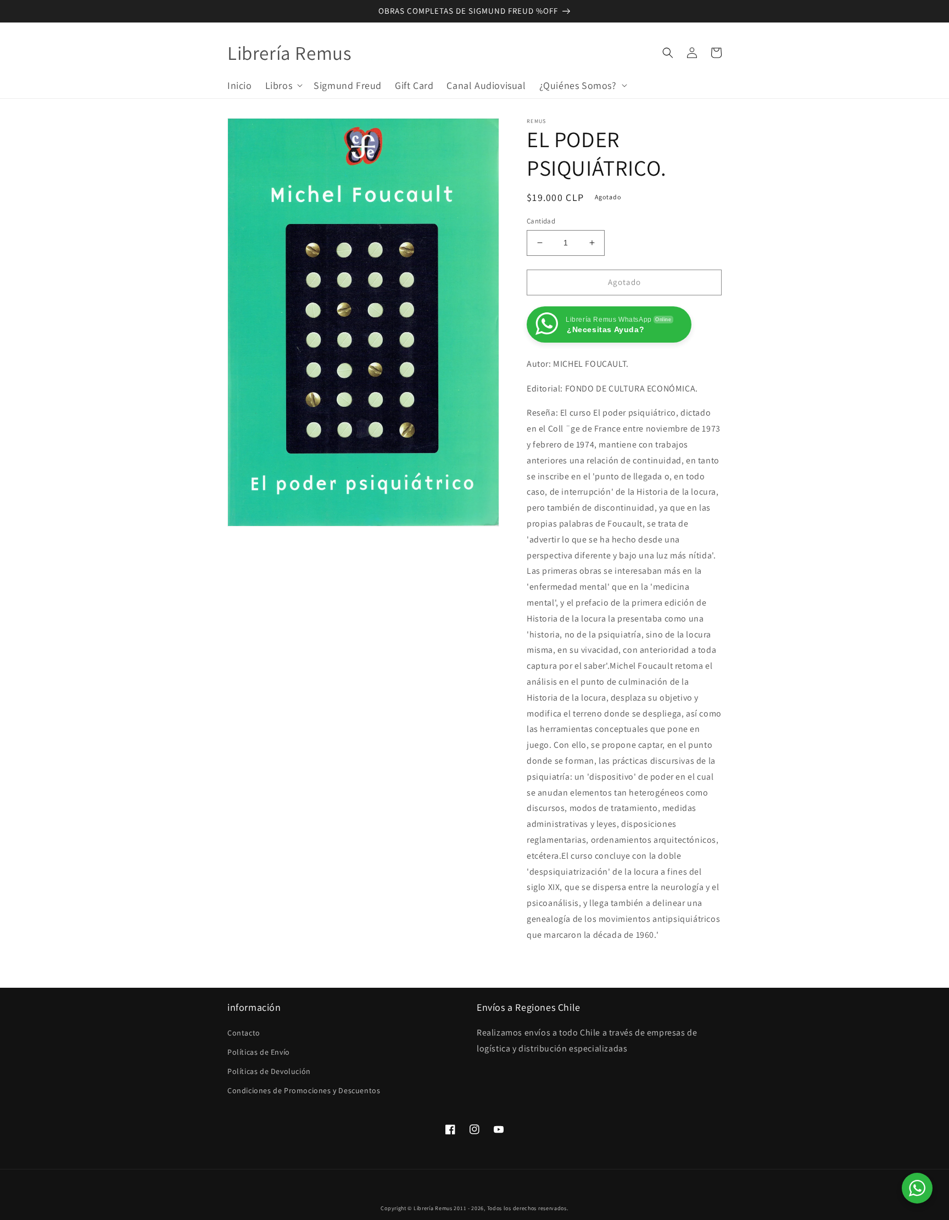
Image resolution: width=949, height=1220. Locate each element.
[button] (283, 85)
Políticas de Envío (258, 1052)
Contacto (243, 1033)
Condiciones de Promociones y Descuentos (303, 1090)
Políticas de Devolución (269, 1071)
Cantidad (541, 221)
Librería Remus (433, 1208)
